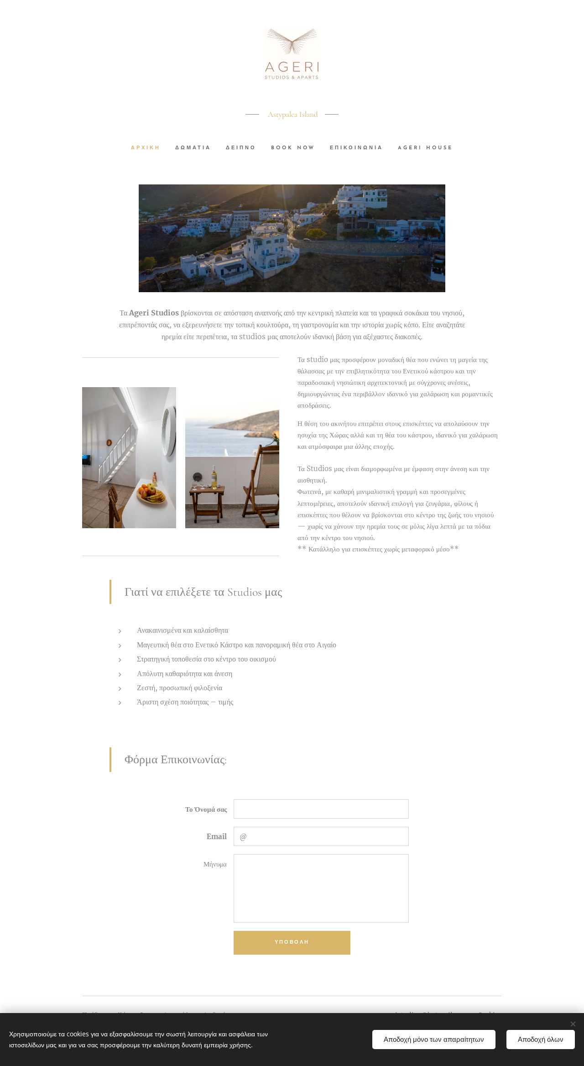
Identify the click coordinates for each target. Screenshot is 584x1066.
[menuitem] (149, 148)
